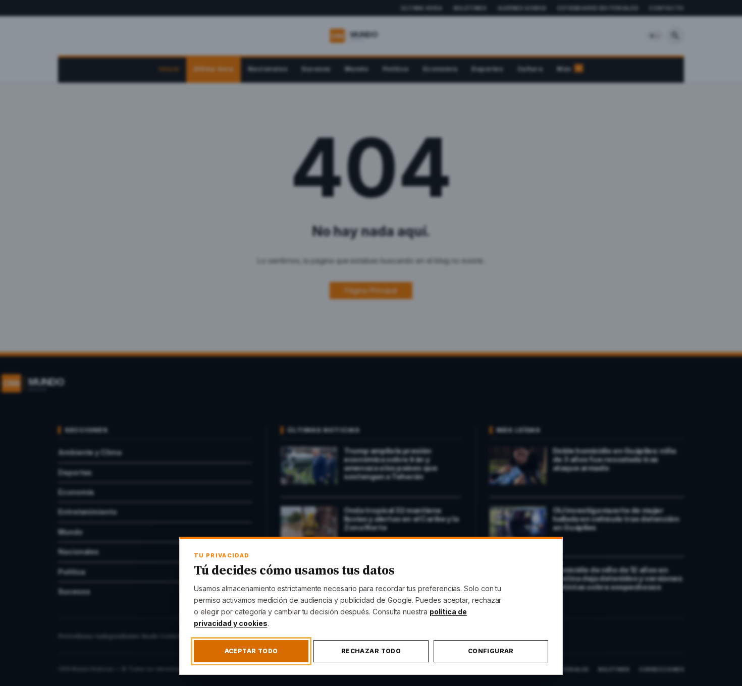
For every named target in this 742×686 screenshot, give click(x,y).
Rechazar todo (371, 651)
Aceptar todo (251, 651)
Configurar (491, 651)
